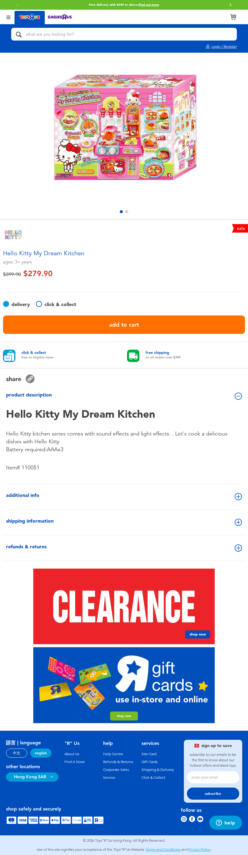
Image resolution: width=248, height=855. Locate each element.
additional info (22, 495)
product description (29, 395)
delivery (20, 304)
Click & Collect (153, 777)
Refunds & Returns (118, 762)
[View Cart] (233, 17)
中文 (16, 753)
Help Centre (113, 754)
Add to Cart (124, 324)
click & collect (60, 304)
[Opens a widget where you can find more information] (225, 823)
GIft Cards (150, 762)
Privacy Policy (199, 849)
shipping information (30, 521)
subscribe (213, 793)
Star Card (149, 754)
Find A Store (74, 762)
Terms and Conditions (163, 849)
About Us (71, 754)
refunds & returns (26, 547)
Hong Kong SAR (30, 776)
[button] (230, 4)
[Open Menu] (8, 17)
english (41, 753)
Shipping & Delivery (158, 770)
